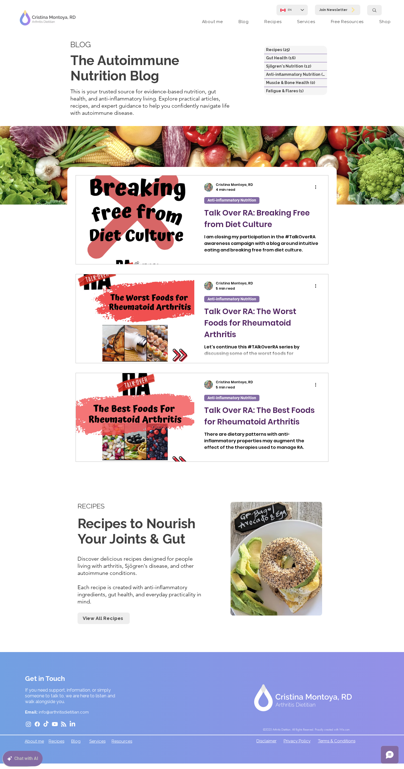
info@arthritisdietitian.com (64, 712)
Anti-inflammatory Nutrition (231, 200)
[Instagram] (28, 724)
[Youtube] (54, 724)
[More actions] (317, 187)
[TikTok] (46, 724)
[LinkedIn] (72, 724)
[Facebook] (37, 724)
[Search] (374, 10)
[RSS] (63, 724)
